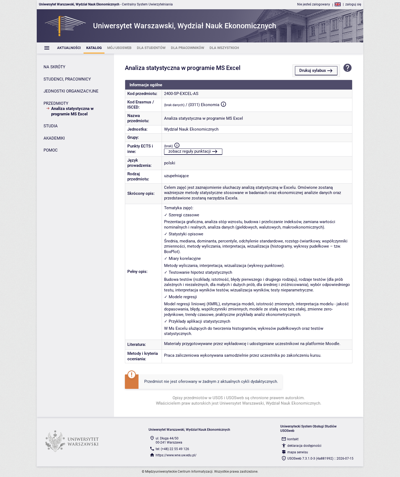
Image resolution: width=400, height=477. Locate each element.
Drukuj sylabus (312, 70)
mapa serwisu (297, 452)
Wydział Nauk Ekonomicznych (191, 129)
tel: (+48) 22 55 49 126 (172, 449)
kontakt (293, 439)
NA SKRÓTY (54, 66)
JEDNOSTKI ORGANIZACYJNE (71, 91)
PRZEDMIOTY (56, 103)
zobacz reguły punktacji (189, 151)
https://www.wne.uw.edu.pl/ (176, 455)
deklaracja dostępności (304, 446)
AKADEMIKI (54, 138)
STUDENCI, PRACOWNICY (67, 79)
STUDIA (51, 126)
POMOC (51, 150)
